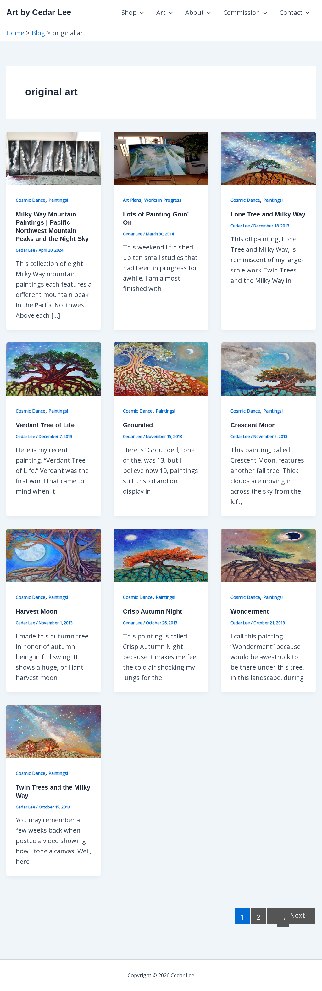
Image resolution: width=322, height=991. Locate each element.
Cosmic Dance (30, 200)
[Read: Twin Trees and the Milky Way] (53, 730)
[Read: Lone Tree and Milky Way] (268, 157)
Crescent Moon (253, 425)
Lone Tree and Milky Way (267, 214)
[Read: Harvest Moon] (53, 554)
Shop (129, 12)
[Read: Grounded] (161, 368)
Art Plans (132, 200)
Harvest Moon (36, 611)
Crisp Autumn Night (152, 611)
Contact (291, 12)
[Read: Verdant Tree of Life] (53, 368)
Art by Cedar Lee (38, 12)
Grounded (138, 425)
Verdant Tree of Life (45, 425)
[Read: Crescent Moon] (268, 368)
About (194, 12)
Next (292, 916)
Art (161, 12)
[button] (140, 12)
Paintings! (58, 200)
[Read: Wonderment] (268, 554)
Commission (241, 12)
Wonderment (249, 611)
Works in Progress (162, 200)
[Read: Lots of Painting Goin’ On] (161, 157)
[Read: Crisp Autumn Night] (161, 554)
